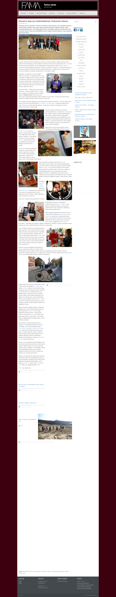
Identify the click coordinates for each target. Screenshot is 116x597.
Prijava (82, 13)
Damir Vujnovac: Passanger (84, 586)
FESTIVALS (81, 57)
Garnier (32, 314)
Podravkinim (64, 221)
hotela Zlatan (23, 131)
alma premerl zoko (27, 571)
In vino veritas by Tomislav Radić (85, 585)
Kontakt (52, 13)
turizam (67, 571)
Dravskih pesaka (32, 311)
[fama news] (31, 5)
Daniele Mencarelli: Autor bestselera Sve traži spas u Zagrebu (85, 115)
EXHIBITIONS (81, 55)
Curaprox (25, 288)
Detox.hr (62, 162)
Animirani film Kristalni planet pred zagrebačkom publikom (83, 93)
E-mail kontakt (72, 13)
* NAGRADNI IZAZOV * (81, 39)
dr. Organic (62, 204)
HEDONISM (81, 63)
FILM (81, 60)
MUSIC (81, 71)
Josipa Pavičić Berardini (83, 583)
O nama (31, 13)
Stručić (21, 140)
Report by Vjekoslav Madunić (84, 588)
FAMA (88, 595)
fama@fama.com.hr (43, 581)
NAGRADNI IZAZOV (43, 588)
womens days (22, 573)
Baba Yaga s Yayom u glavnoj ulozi (83, 97)
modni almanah (55, 571)
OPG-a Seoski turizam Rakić (46, 103)
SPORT (81, 81)
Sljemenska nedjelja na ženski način (27, 403)
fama (34, 571)
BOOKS (81, 47)
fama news (21, 595)
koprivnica (43, 571)
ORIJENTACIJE (81, 73)
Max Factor (25, 190)
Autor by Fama (41, 13)
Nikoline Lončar (40, 298)
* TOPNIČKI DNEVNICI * (81, 42)
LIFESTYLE (81, 68)
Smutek (39, 235)
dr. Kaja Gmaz (38, 286)
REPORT (81, 79)
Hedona (36, 91)
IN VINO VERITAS (81, 65)
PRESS (81, 76)
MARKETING (41, 586)
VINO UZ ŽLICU (81, 86)
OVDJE (38, 364)
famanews (38, 571)
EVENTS (81, 52)
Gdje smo (61, 13)
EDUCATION (81, 49)
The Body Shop (46, 167)
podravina (62, 571)
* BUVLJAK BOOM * (81, 36)
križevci (49, 571)
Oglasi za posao (81, 581)
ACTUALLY (81, 44)
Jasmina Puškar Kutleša (41, 184)
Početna (23, 13)
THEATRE (81, 84)
